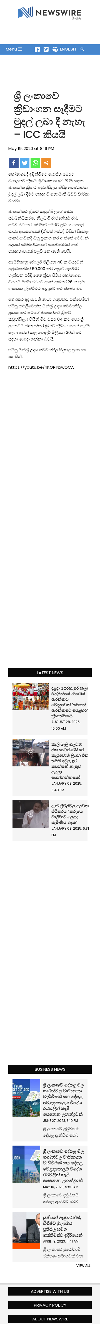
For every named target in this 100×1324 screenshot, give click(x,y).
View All (83, 1265)
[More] (46, 163)
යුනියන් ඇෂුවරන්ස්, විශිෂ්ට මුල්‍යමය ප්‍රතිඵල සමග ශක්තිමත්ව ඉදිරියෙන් (62, 1226)
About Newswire (50, 1319)
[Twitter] (24, 163)
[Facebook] (14, 163)
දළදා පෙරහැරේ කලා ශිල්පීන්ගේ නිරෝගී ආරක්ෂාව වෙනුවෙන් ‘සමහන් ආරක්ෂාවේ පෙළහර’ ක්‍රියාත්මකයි (69, 702)
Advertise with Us (50, 1291)
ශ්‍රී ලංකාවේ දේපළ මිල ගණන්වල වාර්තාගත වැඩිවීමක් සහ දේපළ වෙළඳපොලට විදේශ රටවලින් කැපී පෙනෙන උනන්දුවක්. (63, 1100)
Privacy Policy (50, 1305)
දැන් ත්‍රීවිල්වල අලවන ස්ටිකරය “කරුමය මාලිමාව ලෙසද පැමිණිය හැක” (70, 814)
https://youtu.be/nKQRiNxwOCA (41, 367)
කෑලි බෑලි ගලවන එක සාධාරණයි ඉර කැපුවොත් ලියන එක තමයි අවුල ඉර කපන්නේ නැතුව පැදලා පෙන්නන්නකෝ (69, 760)
